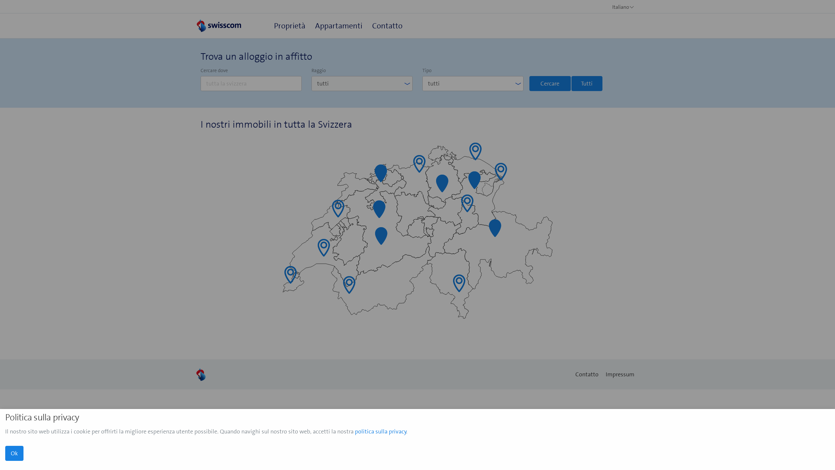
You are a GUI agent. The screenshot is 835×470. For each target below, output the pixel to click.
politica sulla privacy (380, 431)
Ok (14, 453)
